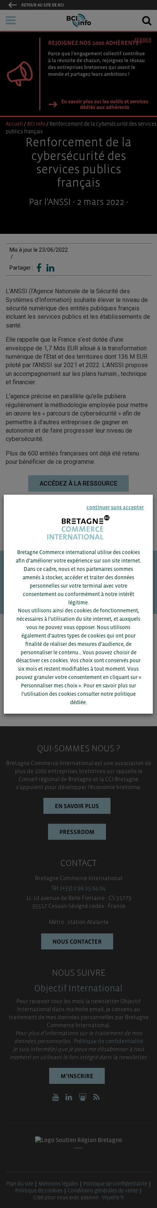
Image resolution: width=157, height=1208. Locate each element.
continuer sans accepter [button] (115, 507)
